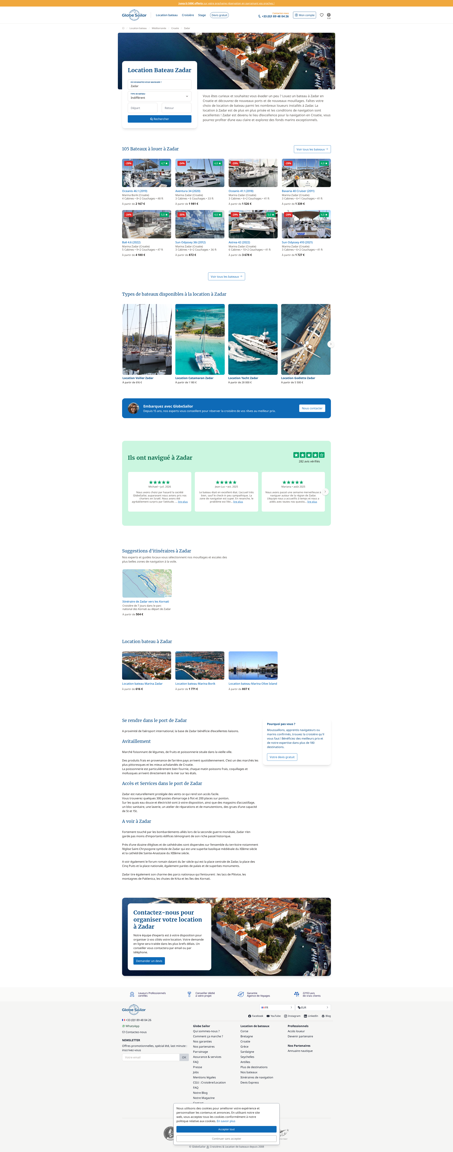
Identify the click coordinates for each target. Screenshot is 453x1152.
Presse (197, 1067)
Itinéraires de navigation (256, 1077)
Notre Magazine (204, 1098)
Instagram (294, 1016)
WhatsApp (132, 1026)
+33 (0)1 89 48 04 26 (138, 1020)
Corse (244, 1031)
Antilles (245, 1062)
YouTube (276, 1016)
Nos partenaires (204, 1046)
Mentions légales (204, 1077)
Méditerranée (159, 28)
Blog (328, 1016)
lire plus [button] (183, 501)
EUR (303, 1007)
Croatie (175, 28)
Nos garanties (202, 1041)
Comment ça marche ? (208, 1036)
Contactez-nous (136, 1032)
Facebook (257, 1016)
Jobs (196, 1072)
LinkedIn (313, 1016)
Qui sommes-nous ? (206, 1031)
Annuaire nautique (300, 1051)
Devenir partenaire (300, 1036)
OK (184, 1057)
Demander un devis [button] (149, 961)
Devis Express (249, 1082)
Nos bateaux (248, 1072)
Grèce (244, 1046)
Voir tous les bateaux (311, 149)
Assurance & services (207, 1057)
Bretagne (246, 1036)
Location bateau (138, 28)
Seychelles (247, 1057)
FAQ (196, 1062)
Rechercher (161, 119)
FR (266, 1007)
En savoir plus (226, 1121)
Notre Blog (200, 1093)
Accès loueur (296, 1031)
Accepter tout (226, 1129)
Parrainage (200, 1052)
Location (220, 1082)
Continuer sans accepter (226, 1138)
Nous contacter (312, 408)
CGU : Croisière (203, 1082)
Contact (198, 1103)
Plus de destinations (254, 1067)
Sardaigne (247, 1052)
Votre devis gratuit (282, 757)
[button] (167, 15)
